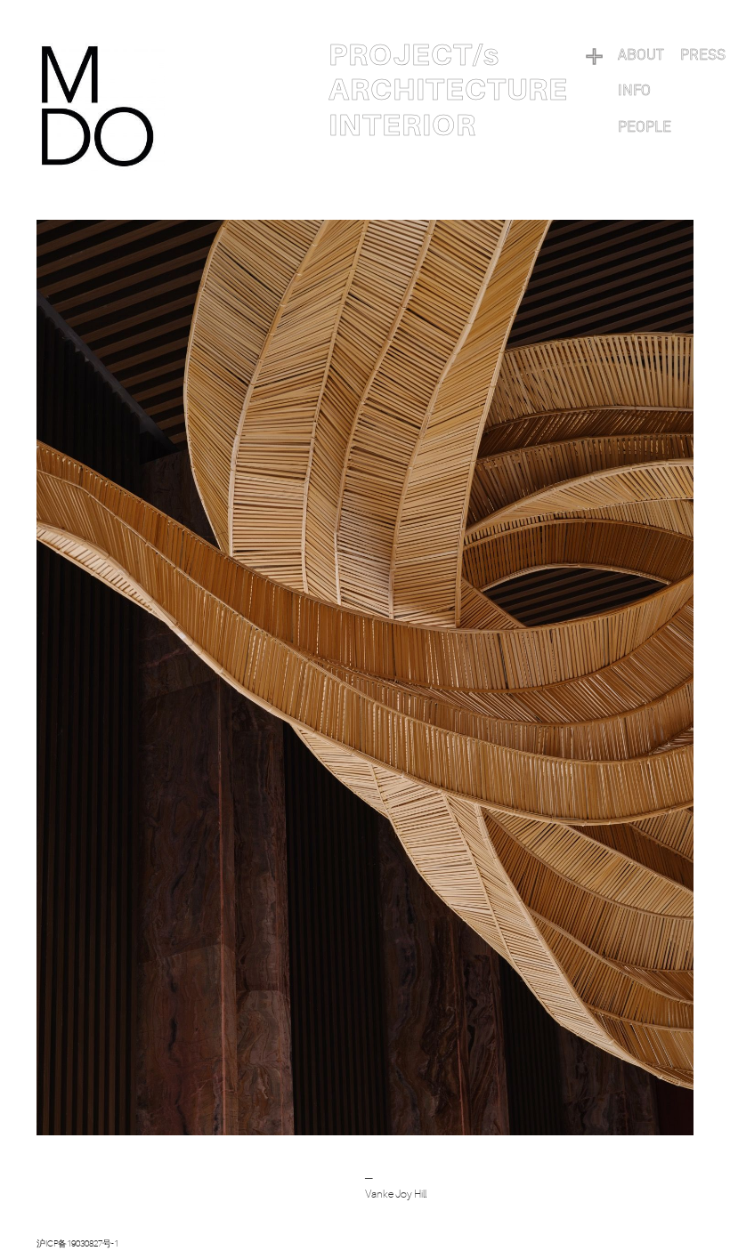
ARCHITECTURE (448, 90)
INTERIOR (402, 125)
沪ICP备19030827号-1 (77, 1243)
